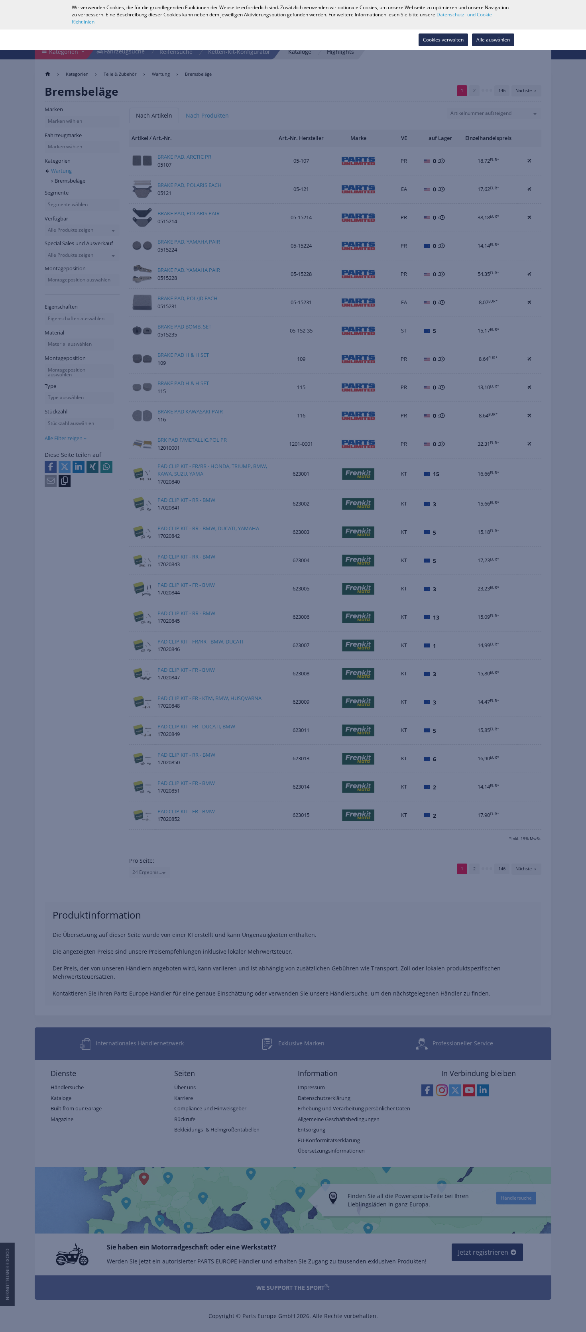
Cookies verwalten (443, 39)
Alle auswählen (493, 39)
